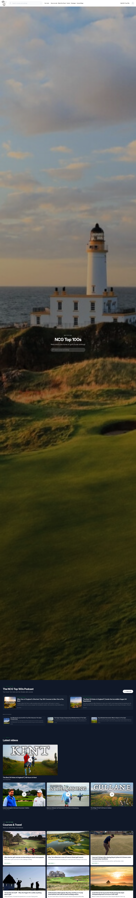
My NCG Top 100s (125, 3)
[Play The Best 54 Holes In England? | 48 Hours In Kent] (30, 760)
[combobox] (25, 3)
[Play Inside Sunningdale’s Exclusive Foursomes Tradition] (24, 794)
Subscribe (128, 691)
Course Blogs (80, 3)
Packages (73, 3)
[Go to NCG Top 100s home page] (4, 3)
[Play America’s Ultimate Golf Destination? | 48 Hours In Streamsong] (68, 794)
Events (68, 3)
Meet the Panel (62, 3)
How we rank (54, 3)
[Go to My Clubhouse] (133, 3)
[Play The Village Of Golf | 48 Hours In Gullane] (112, 794)
